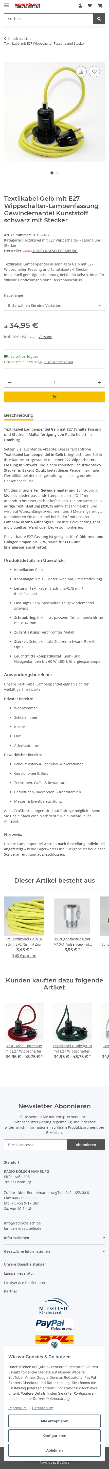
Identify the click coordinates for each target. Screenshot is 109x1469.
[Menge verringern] (9, 382)
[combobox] (54, 305)
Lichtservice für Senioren (25, 1282)
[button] (80, 6)
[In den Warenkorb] (8, 59)
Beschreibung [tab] (18, 415)
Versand (45, 336)
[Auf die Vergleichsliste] (81, 71)
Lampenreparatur (19, 1273)
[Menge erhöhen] (99, 382)
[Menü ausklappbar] (6, 3)
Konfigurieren (54, 1435)
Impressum (17, 1408)
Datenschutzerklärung (32, 1122)
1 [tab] (51, 172)
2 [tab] (57, 172)
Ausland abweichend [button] (58, 362)
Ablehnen (54, 1450)
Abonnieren (86, 1144)
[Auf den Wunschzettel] (94, 71)
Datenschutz (42, 1408)
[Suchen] (99, 18)
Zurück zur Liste (19, 38)
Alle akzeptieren (54, 1421)
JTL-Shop (63, 1462)
